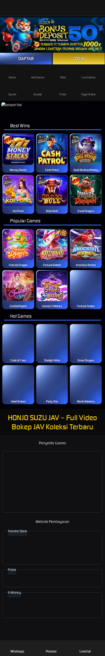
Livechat (85, 651)
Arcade (37, 94)
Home (12, 77)
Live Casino (88, 77)
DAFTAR (26, 58)
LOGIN (79, 58)
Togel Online (88, 94)
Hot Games (37, 77)
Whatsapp (17, 651)
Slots (63, 77)
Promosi (51, 651)
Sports (12, 94)
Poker (63, 94)
